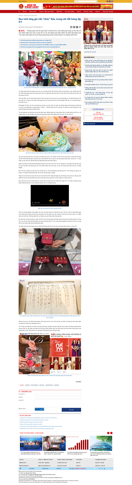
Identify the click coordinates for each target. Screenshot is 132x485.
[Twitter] (80, 27)
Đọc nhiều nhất (89, 57)
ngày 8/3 (56, 385)
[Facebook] (74, 27)
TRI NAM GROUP (23, 484)
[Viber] (77, 27)
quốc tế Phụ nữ (49, 385)
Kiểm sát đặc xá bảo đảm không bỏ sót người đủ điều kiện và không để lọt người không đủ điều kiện (99, 61)
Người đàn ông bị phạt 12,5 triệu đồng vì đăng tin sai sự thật (34, 420)
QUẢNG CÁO (45, 468)
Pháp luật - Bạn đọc (108, 11)
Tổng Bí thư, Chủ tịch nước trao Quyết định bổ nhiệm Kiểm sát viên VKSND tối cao (99, 75)
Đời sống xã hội (33, 15)
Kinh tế (79, 11)
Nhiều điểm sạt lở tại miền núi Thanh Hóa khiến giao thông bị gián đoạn (37, 428)
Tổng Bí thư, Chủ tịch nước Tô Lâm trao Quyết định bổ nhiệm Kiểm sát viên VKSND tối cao (99, 70)
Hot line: (77, 468)
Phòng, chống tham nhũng (64, 459)
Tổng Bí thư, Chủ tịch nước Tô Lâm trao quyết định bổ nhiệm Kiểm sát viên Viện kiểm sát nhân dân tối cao (98, 47)
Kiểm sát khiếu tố (23, 465)
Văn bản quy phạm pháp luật (98, 113)
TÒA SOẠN (31, 468)
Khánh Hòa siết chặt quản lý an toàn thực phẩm (31, 422)
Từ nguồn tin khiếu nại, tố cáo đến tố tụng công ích (99, 84)
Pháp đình (59, 11)
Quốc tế (97, 11)
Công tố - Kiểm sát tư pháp (46, 11)
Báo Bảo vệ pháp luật (90, 123)
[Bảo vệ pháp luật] (30, 6)
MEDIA (86, 19)
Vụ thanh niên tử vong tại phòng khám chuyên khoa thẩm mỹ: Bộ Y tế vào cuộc (99, 98)
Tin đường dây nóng (100, 459)
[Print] (71, 27)
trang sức (41, 385)
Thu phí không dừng (46, 484)
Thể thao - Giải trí (100, 465)
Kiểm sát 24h (32, 11)
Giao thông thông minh (34, 484)
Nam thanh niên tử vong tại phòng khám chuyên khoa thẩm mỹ (99, 80)
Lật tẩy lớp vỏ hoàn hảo (90, 52)
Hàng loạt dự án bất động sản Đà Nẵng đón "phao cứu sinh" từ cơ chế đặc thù (38, 417)
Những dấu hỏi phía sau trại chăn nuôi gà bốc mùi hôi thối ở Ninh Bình (99, 88)
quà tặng (27, 385)
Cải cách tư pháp (69, 11)
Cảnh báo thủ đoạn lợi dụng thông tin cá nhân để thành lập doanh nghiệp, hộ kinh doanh (41, 426)
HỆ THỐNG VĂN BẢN (98, 109)
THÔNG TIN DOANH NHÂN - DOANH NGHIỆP (31, 433)
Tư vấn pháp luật (62, 462)
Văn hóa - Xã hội (88, 11)
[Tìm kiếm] (96, 1)
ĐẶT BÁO (59, 468)
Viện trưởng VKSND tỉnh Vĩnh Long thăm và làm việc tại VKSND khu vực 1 (99, 103)
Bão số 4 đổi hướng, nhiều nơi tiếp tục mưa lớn (31, 424)
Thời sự (25, 11)
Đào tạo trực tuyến (56, 484)
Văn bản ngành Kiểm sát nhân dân (98, 118)
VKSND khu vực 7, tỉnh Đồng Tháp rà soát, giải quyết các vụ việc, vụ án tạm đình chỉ (99, 93)
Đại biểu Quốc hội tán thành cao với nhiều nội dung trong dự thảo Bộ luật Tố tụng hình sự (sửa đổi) (99, 66)
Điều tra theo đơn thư (44, 465)
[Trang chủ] (20, 468)
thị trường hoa (34, 385)
